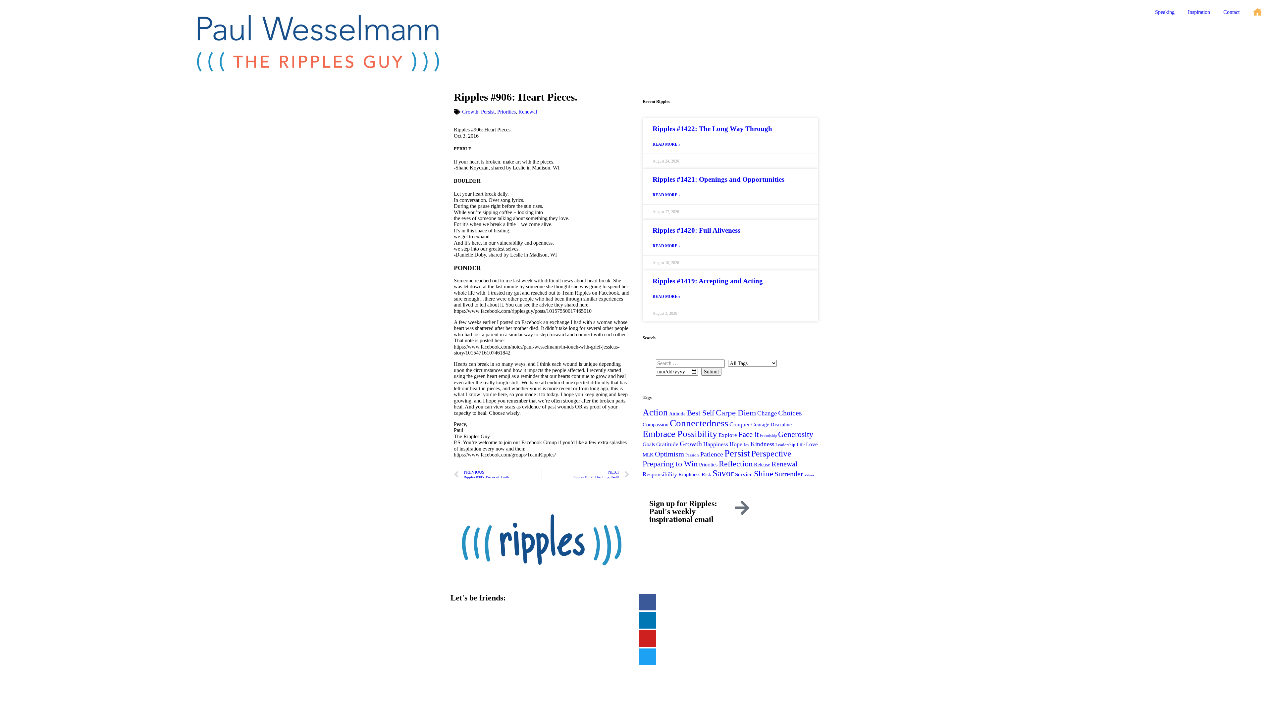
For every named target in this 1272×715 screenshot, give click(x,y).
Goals (649, 444)
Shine (763, 473)
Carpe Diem (736, 412)
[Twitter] (647, 656)
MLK (648, 454)
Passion (692, 455)
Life (801, 444)
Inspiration (1199, 12)
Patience (711, 454)
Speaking (1165, 12)
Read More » (666, 144)
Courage (760, 424)
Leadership (785, 444)
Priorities (506, 112)
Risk (706, 474)
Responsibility (660, 474)
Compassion (655, 424)
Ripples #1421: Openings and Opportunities (718, 179)
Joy (746, 445)
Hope (735, 444)
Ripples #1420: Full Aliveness (696, 230)
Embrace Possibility (680, 434)
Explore (727, 435)
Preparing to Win (670, 463)
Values (809, 475)
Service (744, 474)
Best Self (701, 412)
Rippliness (689, 474)
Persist (488, 112)
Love (812, 444)
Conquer (739, 424)
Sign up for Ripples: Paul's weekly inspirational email (683, 511)
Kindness (762, 444)
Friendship (768, 436)
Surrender (788, 474)
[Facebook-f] (647, 602)
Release (762, 464)
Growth (470, 112)
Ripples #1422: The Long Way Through (712, 129)
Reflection (736, 463)
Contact (1231, 12)
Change (767, 413)
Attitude (677, 413)
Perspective (771, 453)
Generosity (795, 434)
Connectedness (699, 423)
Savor (723, 473)
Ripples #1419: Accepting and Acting (708, 281)
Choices (790, 413)
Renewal (527, 112)
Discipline (781, 424)
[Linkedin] (647, 620)
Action (655, 412)
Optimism (669, 454)
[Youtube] (647, 638)
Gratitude (667, 444)
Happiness (715, 444)
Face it (748, 434)
